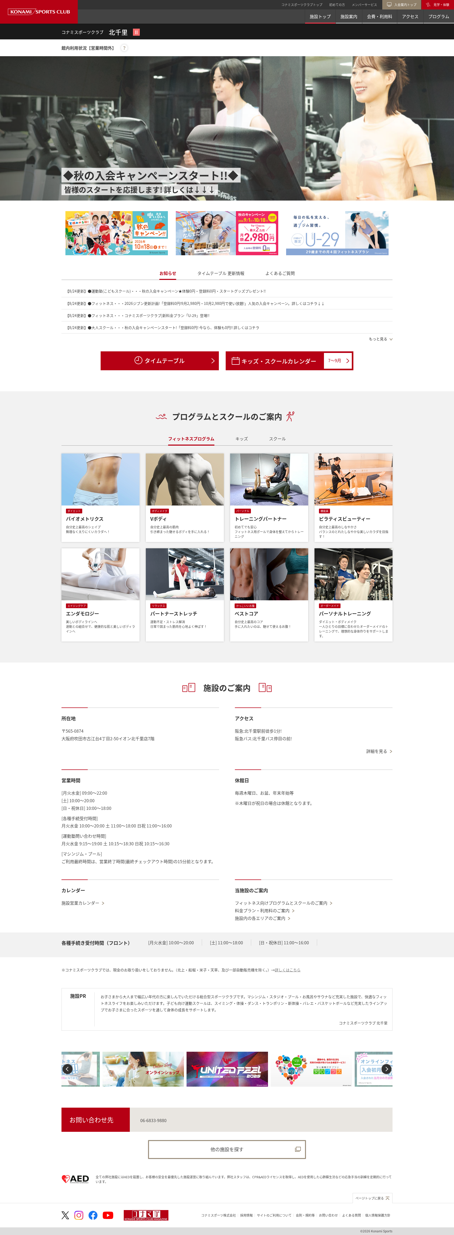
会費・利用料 (379, 16)
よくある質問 (351, 1215)
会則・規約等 (305, 1215)
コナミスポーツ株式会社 (218, 1215)
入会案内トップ (405, 4)
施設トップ (320, 16)
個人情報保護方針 (377, 1215)
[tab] (168, 273)
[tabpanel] (227, 315)
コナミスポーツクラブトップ (301, 4)
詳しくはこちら (288, 969)
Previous (68, 1069)
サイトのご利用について (274, 1215)
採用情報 (246, 1215)
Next (386, 1069)
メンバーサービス (364, 4)
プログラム (438, 16)
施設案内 (348, 16)
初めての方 (337, 4)
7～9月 (334, 360)
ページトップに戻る (369, 1198)
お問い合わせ (328, 1215)
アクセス (410, 16)
